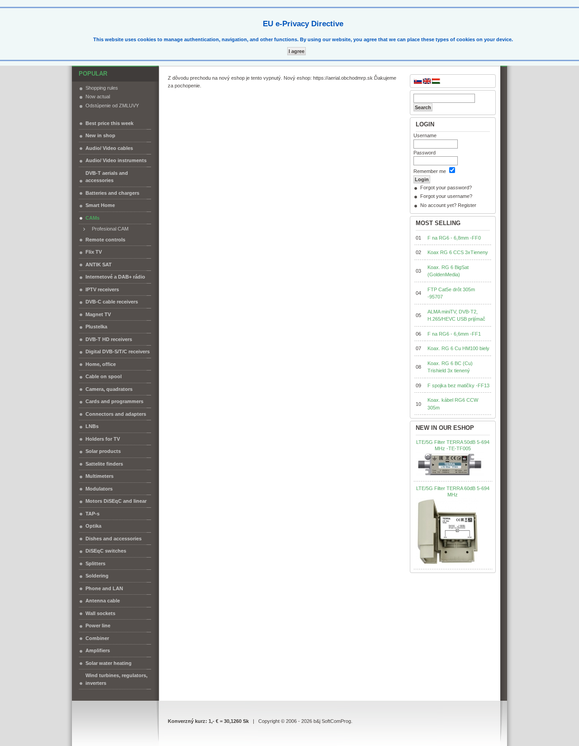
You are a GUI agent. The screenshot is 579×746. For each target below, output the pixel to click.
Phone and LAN (104, 588)
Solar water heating (108, 663)
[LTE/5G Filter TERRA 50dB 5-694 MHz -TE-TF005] (450, 465)
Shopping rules (101, 88)
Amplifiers (97, 650)
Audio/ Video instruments (116, 160)
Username (425, 135)
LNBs (92, 426)
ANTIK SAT (98, 264)
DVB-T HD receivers (108, 339)
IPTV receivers (102, 289)
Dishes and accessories (113, 538)
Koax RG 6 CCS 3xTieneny (457, 252)
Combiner (97, 638)
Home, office (100, 364)
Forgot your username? (446, 196)
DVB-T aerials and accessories (106, 176)
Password (424, 152)
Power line (97, 625)
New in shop (100, 135)
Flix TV (93, 252)
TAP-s (92, 513)
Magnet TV (98, 314)
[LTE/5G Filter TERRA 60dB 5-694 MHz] (447, 532)
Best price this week (109, 123)
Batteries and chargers (112, 193)
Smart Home (100, 205)
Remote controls (105, 239)
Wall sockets (100, 613)
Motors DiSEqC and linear (116, 501)
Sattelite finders (104, 464)
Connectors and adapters (115, 414)
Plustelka (96, 326)
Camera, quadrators (109, 389)
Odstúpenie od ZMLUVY (112, 105)
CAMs (92, 218)
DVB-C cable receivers (111, 301)
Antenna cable (102, 600)
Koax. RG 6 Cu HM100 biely (458, 348)
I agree (296, 51)
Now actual (97, 96)
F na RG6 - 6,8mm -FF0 (454, 238)
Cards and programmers (114, 401)
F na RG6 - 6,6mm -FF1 (454, 334)
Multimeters (99, 476)
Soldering (97, 575)
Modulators (99, 488)
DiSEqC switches (105, 550)
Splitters (95, 563)
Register (467, 205)
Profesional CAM (108, 228)
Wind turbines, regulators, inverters (116, 679)
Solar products (103, 451)
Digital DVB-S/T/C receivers (117, 351)
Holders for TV (102, 439)
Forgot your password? (446, 187)
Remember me (429, 171)
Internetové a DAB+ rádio (115, 276)
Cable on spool (103, 376)
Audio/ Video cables (109, 148)
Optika (93, 526)
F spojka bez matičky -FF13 (458, 385)
